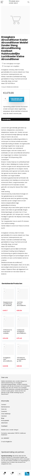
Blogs (2, 418)
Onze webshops (5, 414)
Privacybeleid (5, 420)
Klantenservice (5, 407)
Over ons (3, 409)
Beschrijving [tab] (6, 119)
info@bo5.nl (8, 441)
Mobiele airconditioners (13, 87)
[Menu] (2, 2)
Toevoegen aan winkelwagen (16, 99)
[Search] (28, 2)
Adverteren (4, 423)
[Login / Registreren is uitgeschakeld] (20, 473)
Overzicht (4, 411)
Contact (3, 404)
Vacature (4, 416)
